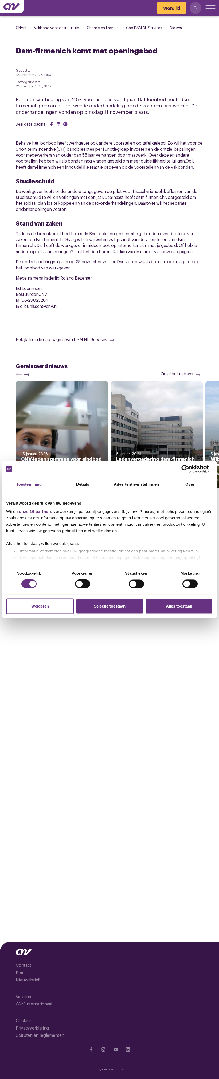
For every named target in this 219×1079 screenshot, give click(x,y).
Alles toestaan (179, 606)
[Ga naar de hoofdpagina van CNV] (11, 6)
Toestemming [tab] (29, 484)
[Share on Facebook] (51, 124)
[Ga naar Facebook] (91, 1049)
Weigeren (40, 606)
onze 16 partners (35, 511)
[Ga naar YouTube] (115, 1049)
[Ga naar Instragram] (103, 1049)
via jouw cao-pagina (173, 251)
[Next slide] (27, 374)
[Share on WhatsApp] (65, 124)
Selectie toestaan (110, 606)
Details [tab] (82, 484)
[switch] (82, 584)
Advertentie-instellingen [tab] (136, 484)
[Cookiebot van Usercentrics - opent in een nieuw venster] (189, 469)
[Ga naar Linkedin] (128, 1049)
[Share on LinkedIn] (58, 124)
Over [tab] (189, 484)
